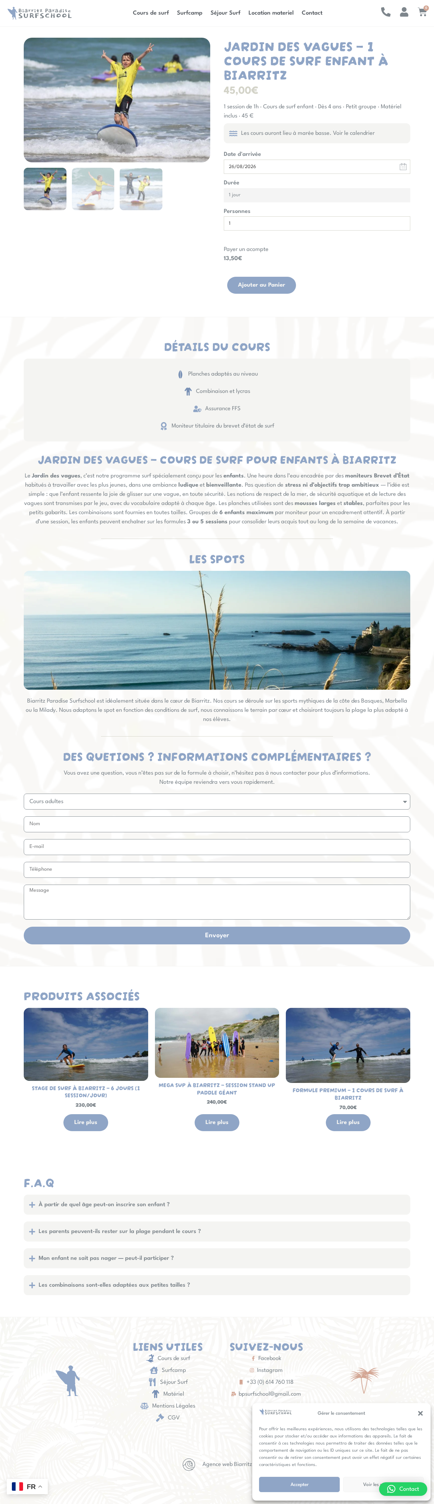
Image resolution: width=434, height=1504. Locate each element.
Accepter (300, 1484)
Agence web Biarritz (227, 1464)
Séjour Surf (225, 13)
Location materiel (271, 13)
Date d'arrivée (242, 154)
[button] (420, 1413)
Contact (312, 13)
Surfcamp (189, 13)
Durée (231, 183)
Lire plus (85, 1123)
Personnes (237, 211)
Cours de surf (151, 13)
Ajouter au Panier (261, 285)
